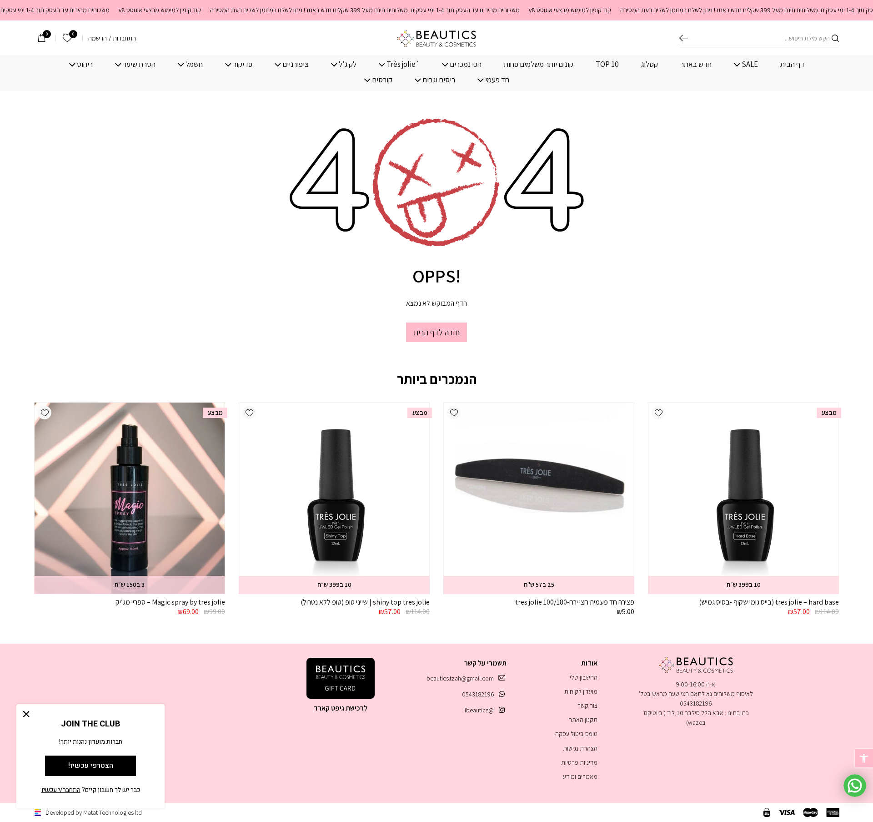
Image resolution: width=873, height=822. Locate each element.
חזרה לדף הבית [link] (436, 332)
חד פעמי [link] (497, 80)
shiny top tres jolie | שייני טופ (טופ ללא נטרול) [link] (365, 602)
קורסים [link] (382, 80)
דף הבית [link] (792, 64)
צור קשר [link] (587, 705)
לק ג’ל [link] (347, 64)
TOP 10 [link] (607, 64)
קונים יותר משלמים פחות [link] (538, 64)
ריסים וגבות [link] (438, 80)
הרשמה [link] (97, 38)
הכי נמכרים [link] (466, 64)
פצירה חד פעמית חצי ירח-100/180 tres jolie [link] (574, 602)
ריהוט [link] (85, 64)
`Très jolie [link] (403, 64)
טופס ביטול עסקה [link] (576, 734)
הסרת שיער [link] (139, 64)
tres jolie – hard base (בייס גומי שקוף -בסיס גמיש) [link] (769, 602)
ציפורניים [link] (295, 64)
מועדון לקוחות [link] (580, 691)
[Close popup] (26, 714)
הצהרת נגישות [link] (580, 748)
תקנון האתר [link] (583, 720)
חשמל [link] (194, 64)
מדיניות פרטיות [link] (579, 762)
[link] (864, 758)
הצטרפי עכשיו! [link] (90, 765)
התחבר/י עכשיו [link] (60, 790)
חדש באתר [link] (696, 64)
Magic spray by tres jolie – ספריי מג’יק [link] (170, 602)
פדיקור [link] (242, 64)
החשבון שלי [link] (583, 677)
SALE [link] (750, 64)
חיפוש (683, 38)
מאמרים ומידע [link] (580, 776)
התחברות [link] (124, 38)
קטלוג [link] (649, 64)
